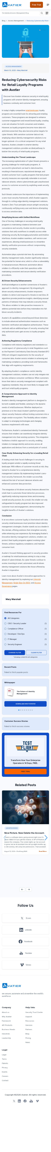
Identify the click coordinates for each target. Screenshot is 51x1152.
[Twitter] (13, 1101)
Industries (6, 1034)
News (28, 1042)
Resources (30, 1021)
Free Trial (36, 5)
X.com (28, 918)
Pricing (28, 1038)
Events (4, 1072)
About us (5, 1012)
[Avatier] (12, 5)
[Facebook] (25, 1101)
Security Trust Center (34, 1012)
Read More (43, 851)
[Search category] (42, 13)
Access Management (16, 21)
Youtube (28, 953)
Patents (5, 1063)
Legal (4, 1055)
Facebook (28, 941)
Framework (6, 1021)
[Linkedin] (19, 1101)
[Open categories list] (47, 13)
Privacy (5, 1067)
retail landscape (32, 110)
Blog (3, 21)
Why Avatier (7, 1017)
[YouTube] (31, 1101)
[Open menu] (48, 5)
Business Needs (8, 1029)
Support (29, 1017)
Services (29, 1025)
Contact (5, 1080)
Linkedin (28, 930)
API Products (7, 1025)
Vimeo (28, 965)
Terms (4, 1059)
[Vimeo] (37, 1101)
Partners (29, 1029)
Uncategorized (12, 828)
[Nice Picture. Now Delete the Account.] (25, 807)
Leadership (6, 1038)
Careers (5, 1076)
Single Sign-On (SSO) (21, 583)
